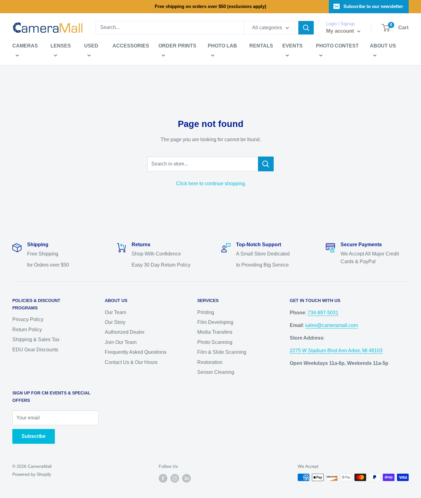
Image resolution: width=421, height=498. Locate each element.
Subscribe (34, 436)
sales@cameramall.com (331, 325)
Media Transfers (214, 332)
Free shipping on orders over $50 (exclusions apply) (210, 6)
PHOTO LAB (222, 45)
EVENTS (292, 45)
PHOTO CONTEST (337, 45)
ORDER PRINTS (177, 45)
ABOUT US (383, 45)
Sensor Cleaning (215, 372)
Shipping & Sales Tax (35, 339)
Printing (205, 312)
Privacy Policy (27, 319)
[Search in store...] (266, 164)
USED (91, 45)
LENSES (61, 45)
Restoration (210, 362)
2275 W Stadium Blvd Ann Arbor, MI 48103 (336, 350)
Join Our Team (121, 342)
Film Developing (215, 322)
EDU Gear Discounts (35, 349)
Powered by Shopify (31, 474)
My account (341, 31)
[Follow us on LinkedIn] (186, 478)
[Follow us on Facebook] (163, 478)
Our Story (115, 322)
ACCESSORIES (130, 45)
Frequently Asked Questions (135, 352)
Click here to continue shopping (210, 183)
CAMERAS (25, 45)
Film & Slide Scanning (221, 352)
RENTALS (261, 45)
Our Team (115, 312)
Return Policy (27, 329)
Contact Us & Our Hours (131, 362)
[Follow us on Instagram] (174, 478)
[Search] (306, 28)
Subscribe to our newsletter (373, 6)
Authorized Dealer (125, 332)
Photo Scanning (214, 342)
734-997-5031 (323, 312)
